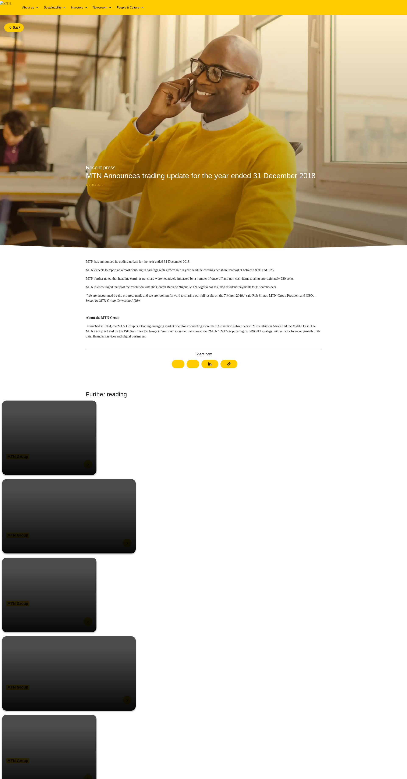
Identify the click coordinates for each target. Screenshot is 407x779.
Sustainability (52, 7)
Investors (77, 7)
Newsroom (100, 7)
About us (28, 7)
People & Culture (128, 7)
